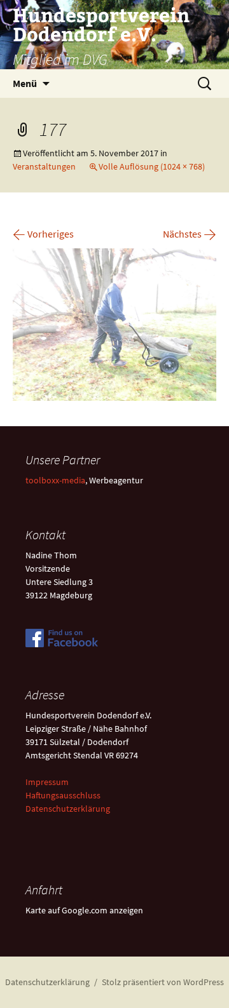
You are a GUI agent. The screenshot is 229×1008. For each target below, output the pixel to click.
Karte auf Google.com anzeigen (84, 910)
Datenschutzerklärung (67, 808)
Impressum (47, 782)
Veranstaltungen (44, 166)
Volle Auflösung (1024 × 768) (152, 166)
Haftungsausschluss (63, 795)
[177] (114, 323)
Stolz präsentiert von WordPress (163, 982)
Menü (25, 83)
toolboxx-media (55, 480)
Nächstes (189, 233)
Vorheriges (43, 233)
